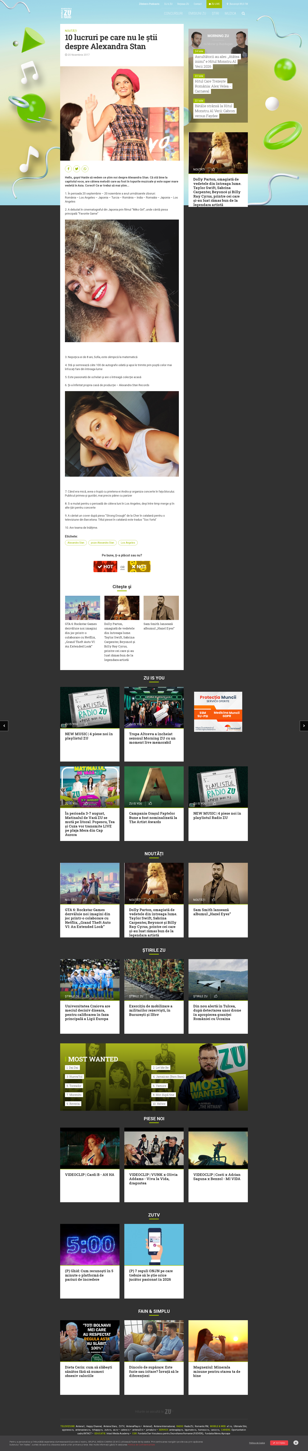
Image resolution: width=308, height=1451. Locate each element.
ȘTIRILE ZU (154, 950)
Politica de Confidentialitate (141, 1444)
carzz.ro (215, 1430)
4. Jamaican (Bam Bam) (168, 1077)
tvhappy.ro (97, 1430)
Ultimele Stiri (240, 1426)
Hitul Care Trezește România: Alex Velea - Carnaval (213, 86)
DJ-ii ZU (168, 3)
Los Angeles (128, 542)
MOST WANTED (93, 1059)
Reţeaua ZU (183, 3)
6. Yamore (159, 1086)
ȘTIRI (215, 13)
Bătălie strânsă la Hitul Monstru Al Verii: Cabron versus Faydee (215, 111)
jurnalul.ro (151, 1430)
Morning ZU (218, 36)
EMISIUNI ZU (197, 13)
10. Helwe (159, 1104)
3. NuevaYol (74, 1077)
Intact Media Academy (118, 1433)
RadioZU (188, 1426)
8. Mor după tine (163, 1095)
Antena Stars (110, 1426)
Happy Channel (94, 1426)
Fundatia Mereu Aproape (217, 1433)
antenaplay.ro (176, 1430)
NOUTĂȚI (71, 30)
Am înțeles (280, 1443)
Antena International (164, 1426)
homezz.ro (203, 1430)
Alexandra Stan (76, 542)
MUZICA (230, 13)
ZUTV (121, 1426)
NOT (141, 566)
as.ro (115, 1430)
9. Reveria (73, 1104)
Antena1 (80, 1426)
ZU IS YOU (154, 678)
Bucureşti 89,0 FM (238, 3)
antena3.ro (137, 1430)
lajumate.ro (190, 1430)
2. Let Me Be (161, 1068)
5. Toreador (74, 1086)
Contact (198, 3)
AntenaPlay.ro (133, 1426)
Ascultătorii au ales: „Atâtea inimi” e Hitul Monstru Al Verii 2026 (217, 61)
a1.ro (229, 1426)
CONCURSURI (173, 13)
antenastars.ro (82, 1430)
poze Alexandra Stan (102, 542)
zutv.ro (107, 1430)
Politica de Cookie (257, 1443)
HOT (107, 566)
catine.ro (125, 1430)
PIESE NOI (154, 1118)
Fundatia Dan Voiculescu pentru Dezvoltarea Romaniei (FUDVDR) (170, 1433)
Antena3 (147, 1426)
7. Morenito (74, 1095)
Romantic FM (201, 1426)
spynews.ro (68, 1430)
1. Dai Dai (72, 1068)
